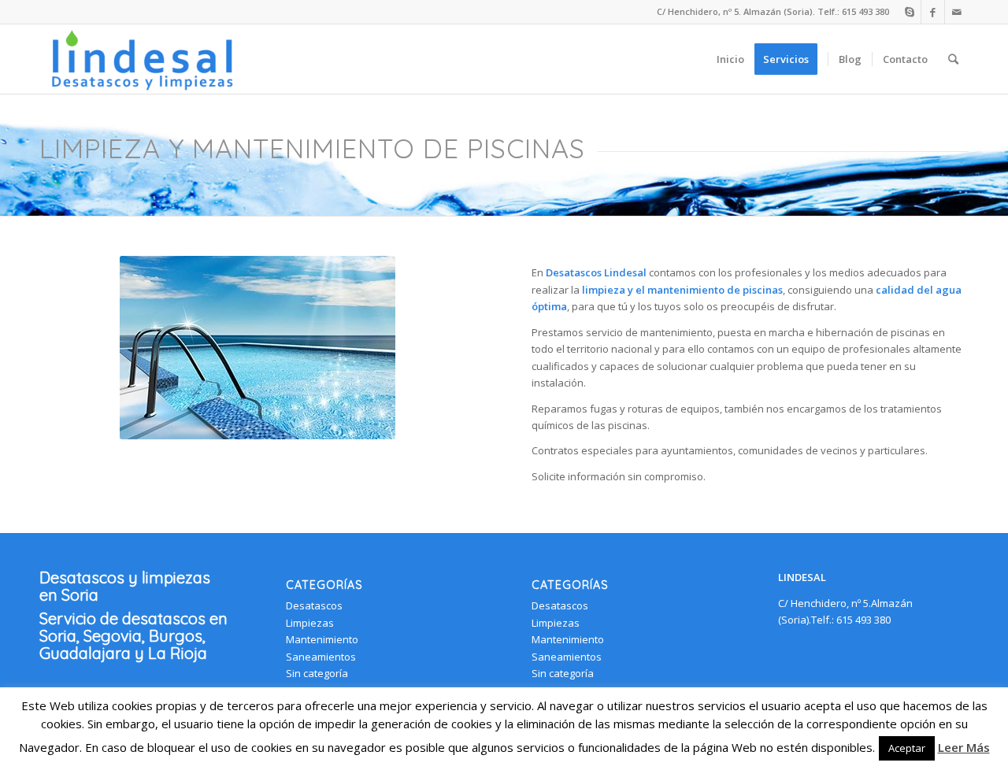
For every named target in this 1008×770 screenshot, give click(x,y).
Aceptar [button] (906, 748)
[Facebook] (932, 12)
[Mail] (957, 12)
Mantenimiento (322, 639)
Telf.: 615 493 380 (853, 11)
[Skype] (909, 12)
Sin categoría (317, 673)
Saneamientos (321, 657)
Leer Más (964, 747)
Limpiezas (310, 623)
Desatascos (314, 605)
